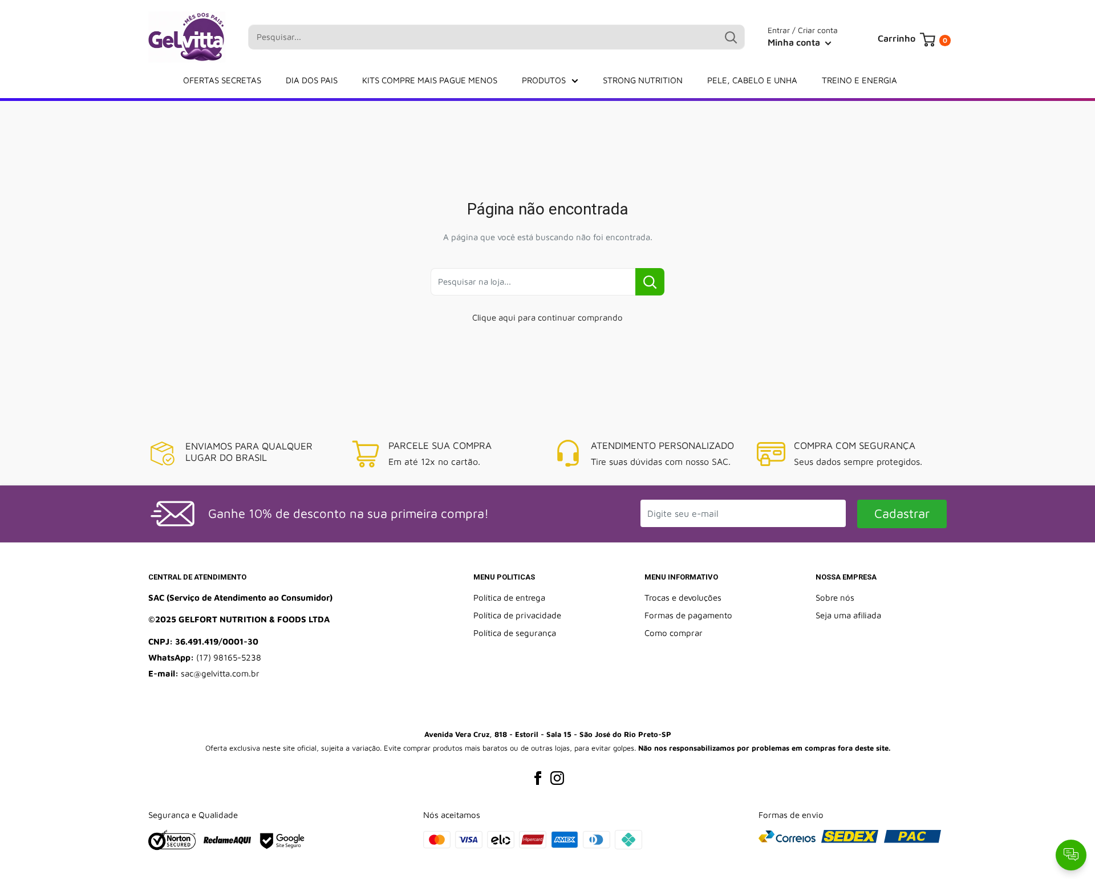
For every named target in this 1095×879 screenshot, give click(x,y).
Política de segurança (514, 633)
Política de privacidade (517, 615)
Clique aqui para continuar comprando (547, 317)
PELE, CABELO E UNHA (752, 80)
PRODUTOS (544, 80)
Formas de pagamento (688, 615)
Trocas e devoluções (682, 597)
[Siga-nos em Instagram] (557, 778)
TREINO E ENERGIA (859, 80)
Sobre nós (835, 597)
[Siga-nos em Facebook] (538, 778)
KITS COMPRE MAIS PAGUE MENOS (429, 80)
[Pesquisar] (730, 37)
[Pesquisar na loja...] (649, 281)
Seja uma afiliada (848, 615)
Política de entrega (509, 597)
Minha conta (795, 42)
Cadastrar (902, 513)
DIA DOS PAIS (312, 80)
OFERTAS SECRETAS (222, 80)
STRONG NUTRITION (643, 80)
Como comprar (673, 633)
